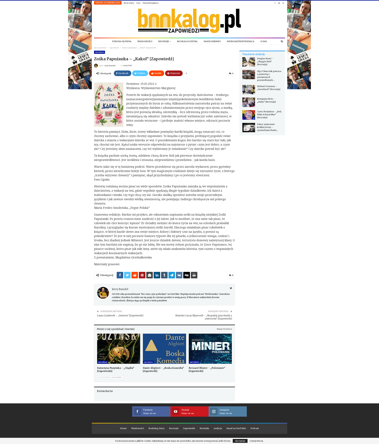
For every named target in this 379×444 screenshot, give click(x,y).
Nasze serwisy (129, 3)
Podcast (254, 428)
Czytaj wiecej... (256, 441)
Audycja (218, 428)
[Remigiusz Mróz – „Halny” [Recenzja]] (248, 102)
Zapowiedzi (99, 52)
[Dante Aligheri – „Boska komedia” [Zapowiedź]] (164, 349)
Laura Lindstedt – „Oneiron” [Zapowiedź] (120, 315)
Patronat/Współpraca (151, 3)
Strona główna (121, 41)
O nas (138, 3)
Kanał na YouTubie (236, 428)
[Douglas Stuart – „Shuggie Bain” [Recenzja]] (248, 62)
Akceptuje (240, 441)
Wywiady (204, 428)
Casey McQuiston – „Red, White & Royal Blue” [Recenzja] (269, 114)
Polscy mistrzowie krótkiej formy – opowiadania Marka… (267, 127)
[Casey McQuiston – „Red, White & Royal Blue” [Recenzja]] (248, 115)
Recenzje (163, 41)
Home (123, 428)
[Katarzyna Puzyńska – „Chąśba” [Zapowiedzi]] (118, 349)
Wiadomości (144, 41)
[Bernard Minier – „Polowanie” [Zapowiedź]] (210, 349)
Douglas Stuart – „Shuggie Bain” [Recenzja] (265, 61)
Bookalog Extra (187, 41)
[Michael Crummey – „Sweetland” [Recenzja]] (248, 89)
